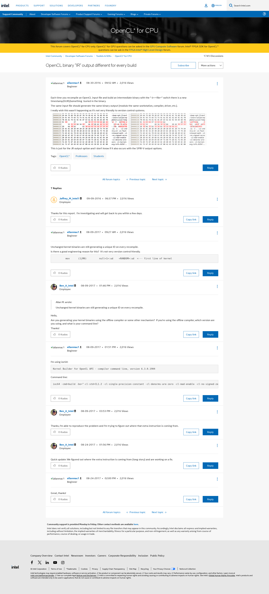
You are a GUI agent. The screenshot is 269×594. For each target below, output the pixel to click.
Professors (81, 156)
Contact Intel (62, 555)
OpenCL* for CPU (123, 55)
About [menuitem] (32, 14)
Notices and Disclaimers (86, 575)
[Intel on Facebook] (32, 563)
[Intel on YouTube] (55, 563)
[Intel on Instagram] (62, 563)
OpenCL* (64, 156)
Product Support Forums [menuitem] (88, 14)
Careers (102, 555)
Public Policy (157, 555)
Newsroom (77, 555)
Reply (210, 167)
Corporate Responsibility (122, 555)
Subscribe (183, 65)
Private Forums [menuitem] (151, 14)
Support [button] (39, 5)
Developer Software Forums (79, 55)
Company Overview (41, 555)
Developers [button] (75, 5)
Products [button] (22, 5)
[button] (217, 84)
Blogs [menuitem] (133, 14)
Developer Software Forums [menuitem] (54, 14)
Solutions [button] (56, 5)
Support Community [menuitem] (12, 14)
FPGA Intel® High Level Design (146, 50)
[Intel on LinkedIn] (47, 563)
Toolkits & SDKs (103, 55)
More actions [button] (208, 65)
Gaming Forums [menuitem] (115, 14)
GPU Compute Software (163, 46)
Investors (90, 555)
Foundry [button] (110, 5)
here (136, 524)
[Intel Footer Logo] (15, 566)
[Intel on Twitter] (39, 563)
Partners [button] (94, 5)
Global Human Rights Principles (222, 575)
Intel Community (54, 55)
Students (99, 156)
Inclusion (143, 555)
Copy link (191, 219)
